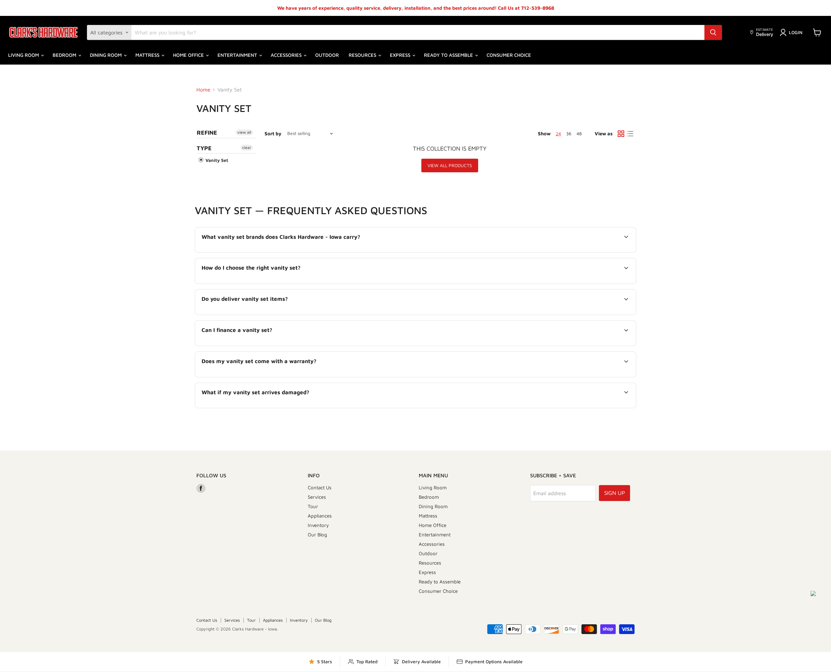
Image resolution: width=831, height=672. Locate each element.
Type (204, 148)
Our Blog (317, 534)
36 (568, 133)
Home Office (189, 55)
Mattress (148, 55)
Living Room (24, 55)
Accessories (287, 55)
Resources (363, 55)
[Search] (713, 32)
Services (317, 497)
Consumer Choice (509, 55)
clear (246, 147)
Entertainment (237, 55)
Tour (313, 506)
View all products (450, 165)
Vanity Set (216, 160)
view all (244, 132)
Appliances (320, 516)
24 (558, 133)
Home (203, 89)
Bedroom (65, 55)
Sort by (273, 133)
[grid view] (621, 133)
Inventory (318, 525)
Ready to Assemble (449, 55)
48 (579, 133)
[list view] (630, 133)
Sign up (614, 493)
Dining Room (106, 55)
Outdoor (327, 55)
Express (401, 55)
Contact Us (319, 487)
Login (795, 32)
